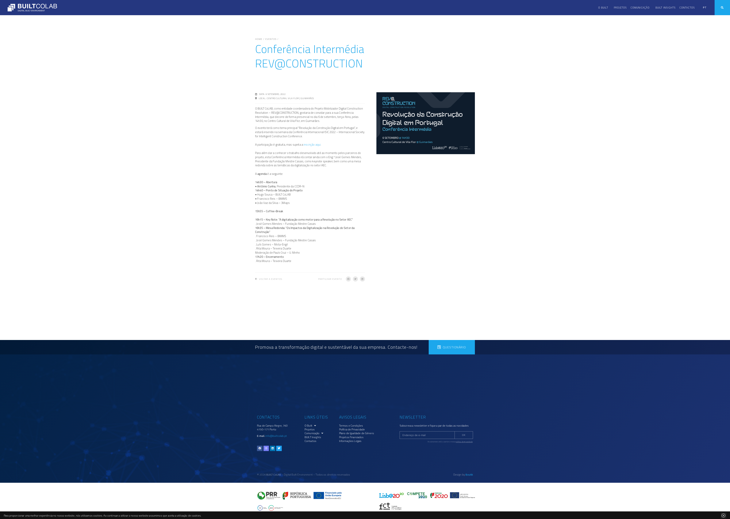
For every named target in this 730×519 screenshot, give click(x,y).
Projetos (620, 7)
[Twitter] (279, 448)
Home (258, 39)
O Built (603, 7)
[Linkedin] (272, 448)
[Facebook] (260, 448)
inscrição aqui (312, 144)
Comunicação (640, 7)
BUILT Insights (665, 7)
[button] (348, 279)
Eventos (270, 39)
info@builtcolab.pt (276, 435)
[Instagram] (266, 448)
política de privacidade (463, 441)
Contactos (687, 7)
